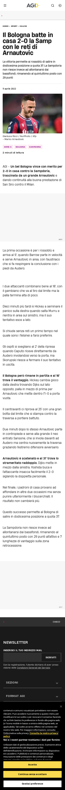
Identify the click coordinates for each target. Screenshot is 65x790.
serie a (8, 147)
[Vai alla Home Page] (32, 5)
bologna (20, 147)
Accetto (32, 764)
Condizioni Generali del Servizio (33, 667)
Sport (14, 26)
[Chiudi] (61, 706)
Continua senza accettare (32, 774)
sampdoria (35, 147)
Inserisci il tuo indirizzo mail (22, 650)
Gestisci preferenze (32, 783)
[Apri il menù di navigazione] (5, 5)
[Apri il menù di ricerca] (52, 5)
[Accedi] (60, 5)
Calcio (23, 26)
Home (5, 26)
